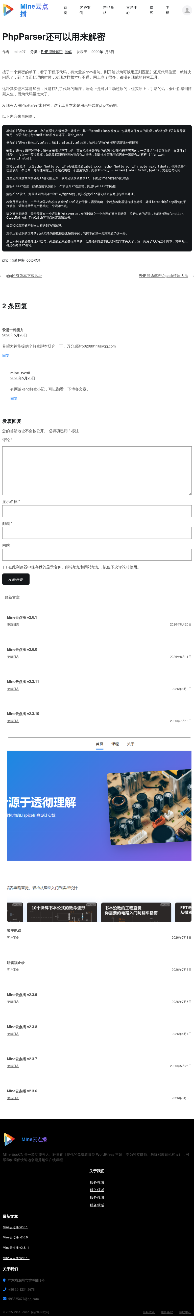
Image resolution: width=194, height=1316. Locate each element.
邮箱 (7, 523)
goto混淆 (34, 260)
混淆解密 (17, 260)
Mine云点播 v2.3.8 (22, 1026)
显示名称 (11, 501)
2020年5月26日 (14, 334)
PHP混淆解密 (52, 51)
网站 (6, 545)
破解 (68, 51)
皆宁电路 (14, 930)
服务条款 (167, 1312)
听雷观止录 (16, 962)
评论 (7, 439)
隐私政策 (149, 1312)
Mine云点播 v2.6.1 (22, 617)
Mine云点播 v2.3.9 (22, 994)
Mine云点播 (34, 9)
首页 (65, 10)
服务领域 (97, 1182)
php (5, 260)
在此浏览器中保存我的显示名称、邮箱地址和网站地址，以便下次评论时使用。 (74, 566)
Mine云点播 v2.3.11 (23, 681)
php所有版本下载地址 (24, 275)
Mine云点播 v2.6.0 (22, 649)
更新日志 (13, 624)
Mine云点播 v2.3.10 (23, 713)
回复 (5, 355)
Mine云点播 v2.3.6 (22, 1090)
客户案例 (13, 937)
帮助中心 (185, 1312)
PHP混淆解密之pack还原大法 (163, 275)
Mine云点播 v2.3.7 (22, 1058)
